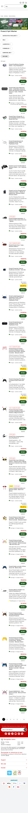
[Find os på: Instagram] (9, 733)
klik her (7, 755)
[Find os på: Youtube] (15, 733)
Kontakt (3, 768)
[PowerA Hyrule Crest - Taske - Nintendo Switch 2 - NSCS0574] (4, 244)
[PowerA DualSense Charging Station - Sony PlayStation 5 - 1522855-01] (4, 65)
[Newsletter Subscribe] (25, 729)
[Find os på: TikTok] (12, 733)
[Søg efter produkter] (25, 6)
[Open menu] (2, 6)
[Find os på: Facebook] (5, 733)
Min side (3, 764)
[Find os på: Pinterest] (19, 733)
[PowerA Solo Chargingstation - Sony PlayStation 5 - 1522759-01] (4, 436)
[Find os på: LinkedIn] (22, 733)
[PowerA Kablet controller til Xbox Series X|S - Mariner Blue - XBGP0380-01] (4, 567)
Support (3, 760)
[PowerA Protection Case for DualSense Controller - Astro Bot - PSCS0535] (4, 269)
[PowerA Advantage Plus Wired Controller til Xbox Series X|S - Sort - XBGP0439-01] (4, 380)
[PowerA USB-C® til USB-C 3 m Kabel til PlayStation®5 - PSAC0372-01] (4, 591)
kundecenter (22, 747)
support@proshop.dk (13, 748)
